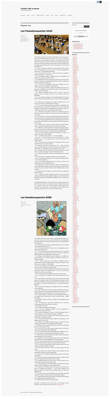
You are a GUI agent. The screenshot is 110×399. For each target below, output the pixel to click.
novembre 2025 (76, 67)
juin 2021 (74, 131)
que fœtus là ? (62, 15)
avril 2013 (75, 249)
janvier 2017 (75, 195)
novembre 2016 (76, 197)
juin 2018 (74, 175)
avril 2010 (75, 293)
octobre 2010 (75, 285)
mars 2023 (75, 106)
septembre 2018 (76, 171)
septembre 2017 (76, 185)
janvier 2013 (75, 253)
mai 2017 (74, 190)
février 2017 (75, 194)
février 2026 (75, 64)
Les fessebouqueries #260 (36, 197)
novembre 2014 (76, 226)
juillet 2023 (75, 101)
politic (56, 15)
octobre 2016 (75, 199)
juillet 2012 (75, 260)
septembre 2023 (76, 99)
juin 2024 (75, 88)
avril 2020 (75, 148)
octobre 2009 (75, 300)
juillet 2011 (75, 275)
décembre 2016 (76, 196)
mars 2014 (75, 236)
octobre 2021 (75, 126)
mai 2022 (74, 118)
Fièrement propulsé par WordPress (35, 392)
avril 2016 (75, 206)
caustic (28, 15)
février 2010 (75, 295)
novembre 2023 (76, 96)
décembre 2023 (76, 95)
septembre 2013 (76, 243)
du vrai (33, 15)
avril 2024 (75, 90)
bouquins (23, 15)
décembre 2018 (76, 167)
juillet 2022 (75, 116)
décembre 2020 (76, 138)
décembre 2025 (76, 66)
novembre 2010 (76, 284)
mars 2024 (75, 91)
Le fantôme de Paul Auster (78, 46)
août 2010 (75, 288)
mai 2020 (74, 147)
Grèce (27, 205)
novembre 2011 (76, 270)
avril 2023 (75, 105)
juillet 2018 (75, 173)
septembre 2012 (76, 258)
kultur (52, 15)
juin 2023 (74, 102)
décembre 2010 (76, 283)
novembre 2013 (76, 241)
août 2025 (75, 71)
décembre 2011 (75, 269)
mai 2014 (74, 234)
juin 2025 (75, 73)
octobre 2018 (75, 170)
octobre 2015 (75, 213)
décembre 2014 (76, 225)
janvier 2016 (75, 210)
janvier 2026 (75, 65)
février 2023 (75, 107)
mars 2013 (75, 250)
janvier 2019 (75, 166)
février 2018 (75, 179)
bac (27, 38)
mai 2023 (74, 104)
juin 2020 (75, 146)
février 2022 (75, 122)
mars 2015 (75, 222)
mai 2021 (74, 132)
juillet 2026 (75, 58)
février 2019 (75, 165)
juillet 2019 (75, 159)
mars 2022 (75, 120)
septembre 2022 (76, 113)
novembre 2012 (76, 255)
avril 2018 (75, 177)
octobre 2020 (75, 141)
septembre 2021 (76, 128)
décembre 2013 (76, 240)
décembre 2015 (76, 211)
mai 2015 (74, 219)
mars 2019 (75, 164)
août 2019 (75, 158)
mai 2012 (74, 263)
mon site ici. (61, 384)
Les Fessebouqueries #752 (78, 45)
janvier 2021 (75, 137)
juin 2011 (74, 276)
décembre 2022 (76, 110)
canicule (24, 205)
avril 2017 (75, 191)
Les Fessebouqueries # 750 (78, 48)
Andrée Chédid (23, 38)
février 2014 (75, 237)
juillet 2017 (75, 188)
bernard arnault (27, 39)
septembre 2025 (76, 70)
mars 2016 (75, 207)
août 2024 (75, 85)
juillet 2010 (75, 289)
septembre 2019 (76, 157)
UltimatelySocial (64, 398)
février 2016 (75, 208)
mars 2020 (75, 149)
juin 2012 (74, 261)
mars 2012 (75, 265)
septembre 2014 (76, 229)
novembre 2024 (76, 82)
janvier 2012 (75, 267)
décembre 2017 (76, 182)
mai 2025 (74, 75)
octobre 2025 (75, 69)
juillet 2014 (75, 231)
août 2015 (75, 216)
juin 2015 (74, 218)
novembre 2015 (76, 212)
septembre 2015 (76, 214)
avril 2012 (75, 264)
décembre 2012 (76, 254)
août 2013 (75, 244)
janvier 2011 (75, 282)
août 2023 (75, 100)
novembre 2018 (76, 169)
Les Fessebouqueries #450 (36, 31)
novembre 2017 (76, 183)
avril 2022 (75, 119)
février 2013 (75, 252)
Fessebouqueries (40, 15)
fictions (47, 15)
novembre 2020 (76, 140)
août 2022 (75, 114)
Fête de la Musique (24, 41)
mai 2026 (75, 60)
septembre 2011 (76, 272)
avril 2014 (75, 235)
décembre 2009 (76, 297)
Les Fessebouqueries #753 (78, 43)
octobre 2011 (75, 271)
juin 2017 (74, 189)
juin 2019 (74, 160)
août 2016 (75, 201)
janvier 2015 (75, 224)
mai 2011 (74, 277)
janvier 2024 (75, 94)
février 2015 (75, 223)
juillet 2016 (75, 202)
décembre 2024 (76, 81)
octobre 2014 (75, 228)
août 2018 (75, 172)
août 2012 (75, 259)
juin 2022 (75, 117)
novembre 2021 (76, 125)
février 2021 (75, 136)
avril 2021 (75, 134)
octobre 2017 (75, 184)
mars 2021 (75, 135)
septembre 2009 (76, 301)
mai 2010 (74, 291)
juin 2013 (74, 247)
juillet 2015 (75, 217)
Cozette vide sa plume (30, 9)
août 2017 (75, 187)
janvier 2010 (75, 296)
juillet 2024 (75, 87)
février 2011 (75, 281)
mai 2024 (74, 89)
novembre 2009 (76, 299)
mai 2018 (74, 176)
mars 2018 (75, 178)
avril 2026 (75, 61)
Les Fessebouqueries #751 (78, 47)
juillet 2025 (75, 72)
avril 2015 (75, 220)
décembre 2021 (76, 124)
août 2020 (75, 143)
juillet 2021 (75, 130)
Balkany (22, 39)
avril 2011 (74, 278)
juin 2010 (74, 290)
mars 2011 (75, 279)
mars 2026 (75, 63)
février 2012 (75, 266)
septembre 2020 (76, 142)
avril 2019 (75, 163)
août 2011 (74, 273)
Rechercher (74, 24)
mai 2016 (74, 205)
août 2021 (75, 129)
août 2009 (75, 302)
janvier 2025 (75, 79)
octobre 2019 (75, 155)
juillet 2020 (75, 144)
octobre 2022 (75, 112)
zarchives (70, 15)
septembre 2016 (76, 200)
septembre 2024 (76, 84)
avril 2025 (75, 76)
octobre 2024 (75, 83)
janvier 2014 (75, 238)
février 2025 (75, 78)
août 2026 (75, 57)
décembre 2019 (76, 153)
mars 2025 (75, 77)
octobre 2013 (75, 242)
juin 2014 (74, 232)
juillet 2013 (75, 246)
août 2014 (75, 230)
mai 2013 (74, 248)
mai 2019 (74, 161)
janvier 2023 (75, 108)
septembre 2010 (76, 287)
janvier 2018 (75, 181)
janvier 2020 (75, 152)
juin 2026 (75, 59)
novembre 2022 (76, 111)
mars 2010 (75, 294)
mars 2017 (75, 193)
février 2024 (75, 93)
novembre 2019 (76, 154)
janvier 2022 (75, 123)
